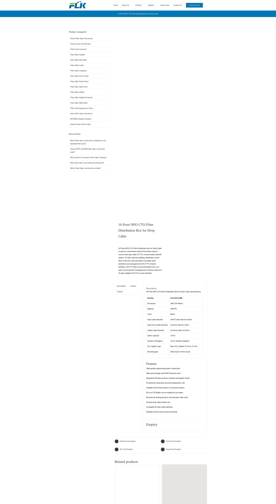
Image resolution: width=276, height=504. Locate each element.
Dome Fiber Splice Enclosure (81, 38)
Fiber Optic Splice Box (78, 87)
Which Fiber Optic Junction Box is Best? (85, 168)
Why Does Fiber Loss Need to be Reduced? (87, 163)
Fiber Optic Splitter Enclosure (81, 97)
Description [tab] (121, 286)
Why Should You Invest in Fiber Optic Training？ (88, 157)
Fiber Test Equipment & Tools (81, 108)
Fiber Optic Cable (77, 65)
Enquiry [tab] (120, 291)
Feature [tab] (133, 286)
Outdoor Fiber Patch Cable (80, 124)
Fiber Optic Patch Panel (79, 81)
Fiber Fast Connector (78, 49)
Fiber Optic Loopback (78, 71)
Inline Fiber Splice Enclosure (81, 113)
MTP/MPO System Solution (80, 119)
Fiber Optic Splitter (77, 92)
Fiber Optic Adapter (77, 55)
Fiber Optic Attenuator (78, 60)
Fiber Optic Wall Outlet (78, 103)
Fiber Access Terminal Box (80, 44)
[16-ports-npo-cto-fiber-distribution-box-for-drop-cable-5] (137, 121)
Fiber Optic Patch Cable (79, 76)
